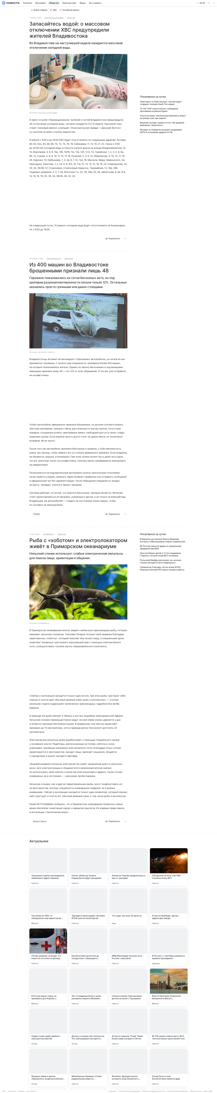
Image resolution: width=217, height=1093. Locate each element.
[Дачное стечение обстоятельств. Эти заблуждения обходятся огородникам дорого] (88, 1027)
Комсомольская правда (54, 18)
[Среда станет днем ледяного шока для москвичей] (48, 1027)
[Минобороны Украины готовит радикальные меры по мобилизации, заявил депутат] (88, 1067)
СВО (55, 10)
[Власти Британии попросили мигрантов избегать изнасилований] (169, 987)
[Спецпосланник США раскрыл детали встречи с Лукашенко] (128, 987)
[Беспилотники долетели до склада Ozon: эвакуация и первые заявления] (88, 947)
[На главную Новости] (12, 3)
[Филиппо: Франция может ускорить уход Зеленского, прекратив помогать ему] (128, 1067)
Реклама (21, 1091)
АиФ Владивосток (54, 258)
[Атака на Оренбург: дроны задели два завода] (169, 907)
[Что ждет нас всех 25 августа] (128, 907)
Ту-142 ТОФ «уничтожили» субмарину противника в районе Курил (159, 109)
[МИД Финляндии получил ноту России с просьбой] (128, 947)
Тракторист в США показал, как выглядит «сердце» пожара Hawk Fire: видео (161, 102)
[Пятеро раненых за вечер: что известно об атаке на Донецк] (48, 947)
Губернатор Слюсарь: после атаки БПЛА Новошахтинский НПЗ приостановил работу (162, 568)
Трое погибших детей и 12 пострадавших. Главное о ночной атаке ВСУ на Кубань (161, 554)
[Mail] (4, 3)
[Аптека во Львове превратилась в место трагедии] (128, 867)
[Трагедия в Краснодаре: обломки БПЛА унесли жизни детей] (88, 907)
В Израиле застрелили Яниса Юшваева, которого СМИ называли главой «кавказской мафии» (162, 540)
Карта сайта (208, 1091)
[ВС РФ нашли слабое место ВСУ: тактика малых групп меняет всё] (169, 1027)
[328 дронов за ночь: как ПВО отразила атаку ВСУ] (169, 867)
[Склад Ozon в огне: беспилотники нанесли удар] (169, 1067)
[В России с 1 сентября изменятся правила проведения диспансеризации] (169, 947)
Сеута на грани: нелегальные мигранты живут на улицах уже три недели (163, 116)
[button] (78, 82)
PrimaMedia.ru (48, 534)
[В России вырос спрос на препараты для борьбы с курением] (48, 987)
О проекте (112, 1091)
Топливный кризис (70, 10)
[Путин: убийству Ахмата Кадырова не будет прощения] (88, 867)
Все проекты (31, 1091)
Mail (4, 1091)
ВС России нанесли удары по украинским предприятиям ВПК (160, 547)
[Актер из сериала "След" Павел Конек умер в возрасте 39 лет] (128, 1027)
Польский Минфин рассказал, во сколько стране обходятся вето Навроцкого (160, 561)
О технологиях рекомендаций (129, 1091)
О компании (12, 1091)
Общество (71, 18)
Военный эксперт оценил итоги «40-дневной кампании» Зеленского (162, 123)
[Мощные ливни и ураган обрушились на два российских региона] (48, 1067)
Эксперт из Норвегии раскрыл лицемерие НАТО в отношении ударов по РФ (161, 130)
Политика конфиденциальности (153, 1091)
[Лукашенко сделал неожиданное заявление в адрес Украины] (48, 867)
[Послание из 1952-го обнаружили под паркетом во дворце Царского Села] (48, 907)
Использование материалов (177, 1091)
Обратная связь (196, 1091)
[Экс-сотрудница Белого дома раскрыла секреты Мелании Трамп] (88, 987)
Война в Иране (40, 10)
